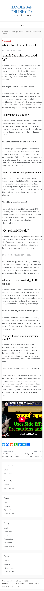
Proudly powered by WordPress (14, 583)
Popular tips (8, 481)
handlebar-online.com (22, 9)
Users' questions (7, 41)
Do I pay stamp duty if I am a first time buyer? (33, 455)
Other (6, 477)
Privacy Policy (9, 510)
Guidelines (8, 473)
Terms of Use (9, 514)
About (6, 503)
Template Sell (13, 586)
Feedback (8, 506)
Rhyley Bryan (17, 50)
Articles (6, 470)
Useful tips (8, 485)
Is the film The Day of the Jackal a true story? (11, 455)
